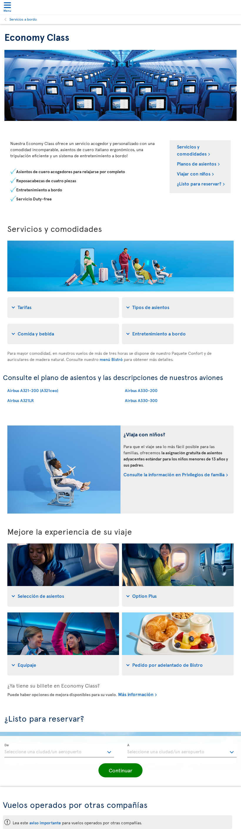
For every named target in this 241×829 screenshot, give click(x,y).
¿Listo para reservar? (199, 183)
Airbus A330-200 (141, 390)
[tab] (63, 307)
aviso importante (45, 822)
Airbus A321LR (20, 400)
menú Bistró (111, 359)
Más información (135, 694)
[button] (120, 770)
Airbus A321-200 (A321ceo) (32, 390)
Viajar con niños (193, 173)
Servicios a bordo (23, 19)
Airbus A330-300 (141, 400)
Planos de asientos (196, 163)
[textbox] (59, 751)
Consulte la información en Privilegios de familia (174, 474)
